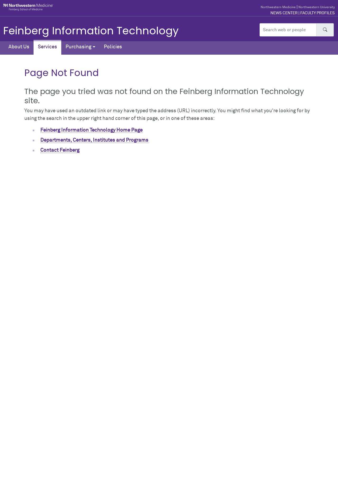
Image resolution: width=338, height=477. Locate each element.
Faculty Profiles (317, 13)
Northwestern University (316, 7)
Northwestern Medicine (278, 7)
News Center (284, 13)
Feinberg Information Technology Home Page (91, 130)
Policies (113, 46)
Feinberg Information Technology (91, 30)
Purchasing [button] (78, 46)
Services (47, 46)
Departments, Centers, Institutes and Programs (94, 140)
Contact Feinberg (59, 150)
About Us (18, 46)
